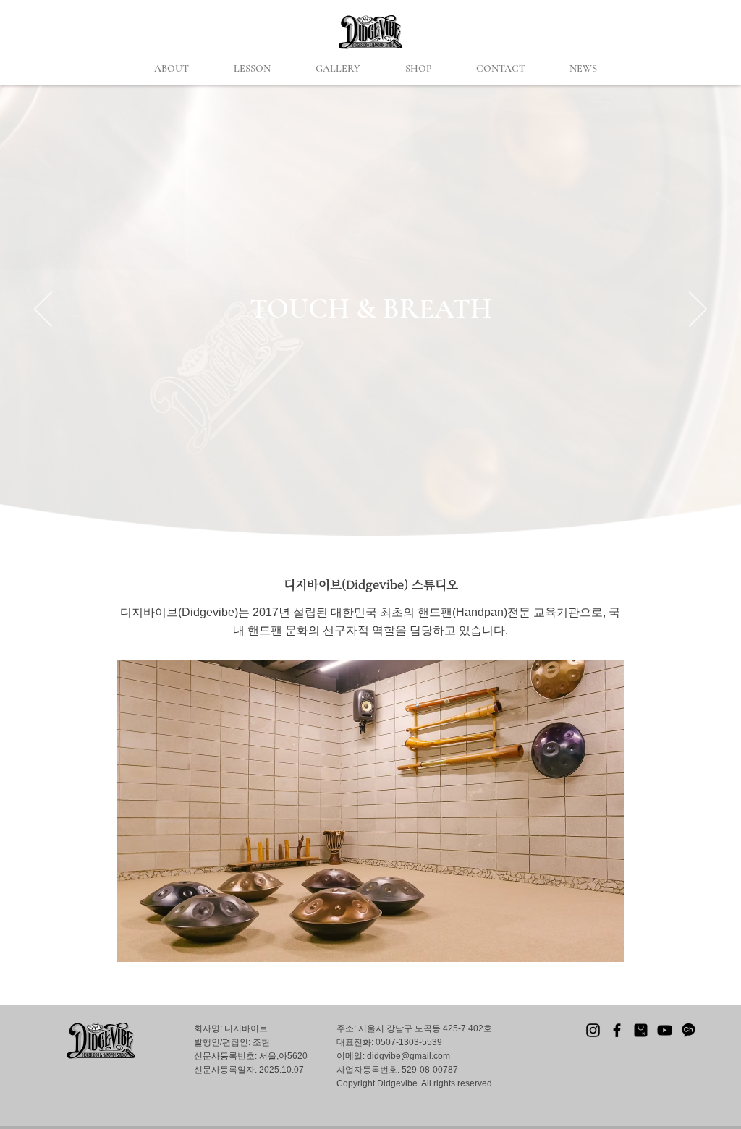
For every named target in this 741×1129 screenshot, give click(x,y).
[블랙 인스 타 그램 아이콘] (593, 1030)
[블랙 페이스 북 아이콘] (617, 1030)
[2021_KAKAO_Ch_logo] (688, 1030)
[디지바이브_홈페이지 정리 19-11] (641, 1030)
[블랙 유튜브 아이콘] (665, 1030)
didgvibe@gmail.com (408, 1056)
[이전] (43, 310)
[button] (171, 68)
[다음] (698, 310)
